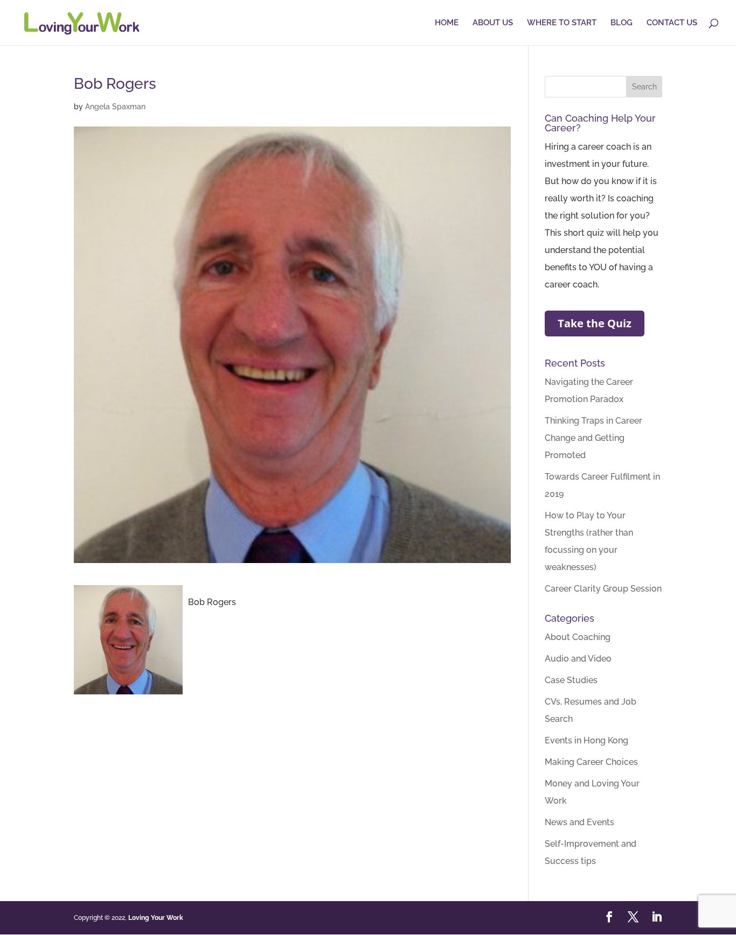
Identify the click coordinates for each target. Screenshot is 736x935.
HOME (447, 23)
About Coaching (577, 637)
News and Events (579, 822)
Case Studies (571, 680)
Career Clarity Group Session (603, 589)
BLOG (621, 23)
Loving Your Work (155, 918)
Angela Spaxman (115, 106)
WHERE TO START (561, 23)
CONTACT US (672, 23)
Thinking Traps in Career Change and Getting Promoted (593, 438)
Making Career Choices (591, 762)
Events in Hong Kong (586, 740)
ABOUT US (493, 23)
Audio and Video (578, 658)
